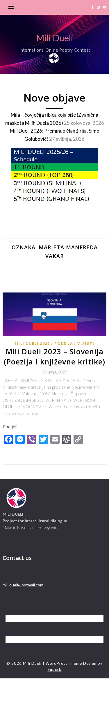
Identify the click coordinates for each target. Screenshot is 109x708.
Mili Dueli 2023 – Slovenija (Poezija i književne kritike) (54, 356)
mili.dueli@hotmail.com (23, 584)
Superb (55, 669)
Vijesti (85, 343)
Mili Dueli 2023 (32, 343)
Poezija (63, 343)
